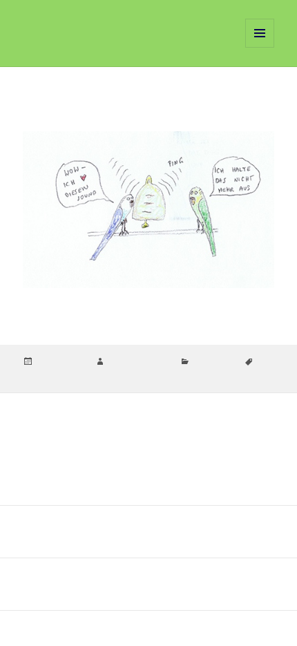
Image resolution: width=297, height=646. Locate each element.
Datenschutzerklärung (58, 628)
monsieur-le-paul (139, 362)
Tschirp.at (58, 32)
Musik (124, 374)
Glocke (36, 374)
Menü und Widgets (260, 47)
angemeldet (91, 440)
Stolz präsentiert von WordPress (156, 628)
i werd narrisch (80, 374)
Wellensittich (162, 374)
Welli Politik (214, 362)
